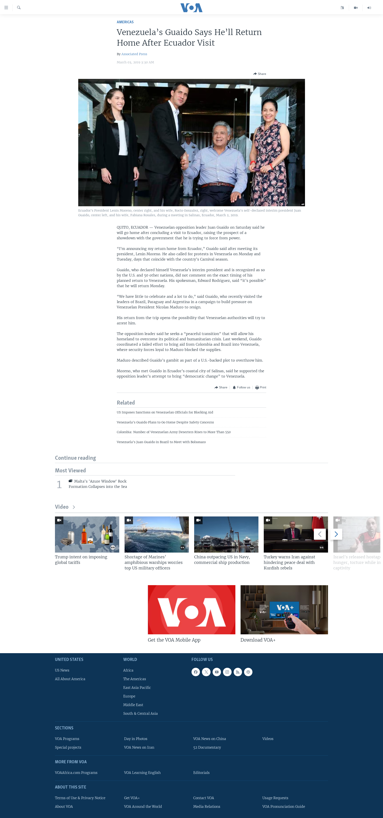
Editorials (201, 773)
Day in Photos (135, 739)
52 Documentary (207, 747)
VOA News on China (209, 739)
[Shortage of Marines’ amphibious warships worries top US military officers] (157, 534)
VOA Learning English (142, 773)
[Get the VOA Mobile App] (191, 609)
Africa (128, 670)
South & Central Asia (140, 713)
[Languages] (342, 7)
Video (61, 507)
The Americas (134, 679)
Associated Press (134, 54)
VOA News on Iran (139, 747)
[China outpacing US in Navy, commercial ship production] (226, 534)
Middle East (133, 705)
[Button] (259, 73)
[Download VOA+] (284, 609)
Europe (129, 696)
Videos (268, 739)
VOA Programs (67, 739)
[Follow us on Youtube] (217, 672)
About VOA (64, 806)
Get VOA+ (132, 798)
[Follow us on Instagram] (227, 672)
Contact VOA (203, 798)
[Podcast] (248, 672)
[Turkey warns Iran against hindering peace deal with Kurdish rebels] (296, 534)
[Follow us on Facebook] (196, 672)
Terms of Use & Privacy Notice (80, 798)
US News (62, 670)
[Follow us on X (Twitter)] (206, 672)
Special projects (68, 747)
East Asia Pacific (137, 688)
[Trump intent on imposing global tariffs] (87, 534)
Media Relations (206, 806)
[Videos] (356, 7)
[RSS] (238, 672)
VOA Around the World (143, 806)
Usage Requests (275, 798)
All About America (70, 679)
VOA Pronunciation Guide (283, 806)
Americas (125, 22)
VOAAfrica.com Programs (76, 773)
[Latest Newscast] (369, 7)
